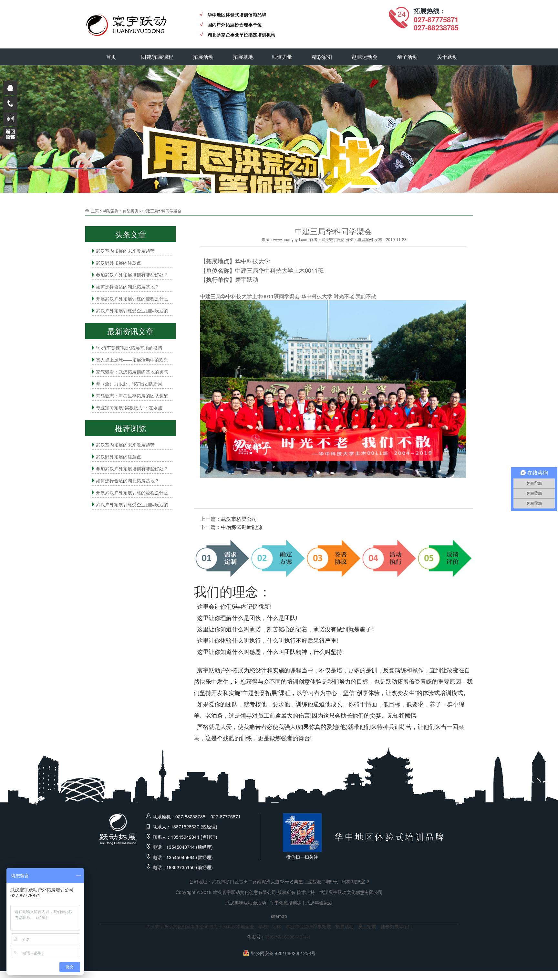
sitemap (279, 916)
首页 (111, 56)
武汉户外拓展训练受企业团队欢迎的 (132, 310)
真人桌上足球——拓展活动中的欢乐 (132, 359)
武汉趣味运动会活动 (245, 902)
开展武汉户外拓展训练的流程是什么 (132, 298)
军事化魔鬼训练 (286, 902)
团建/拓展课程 (157, 56)
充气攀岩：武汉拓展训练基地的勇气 (132, 371)
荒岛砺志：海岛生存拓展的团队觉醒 (132, 395)
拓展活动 (203, 56)
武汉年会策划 (319, 902)
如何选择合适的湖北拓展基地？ (127, 286)
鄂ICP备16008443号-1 (288, 936)
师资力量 (282, 56)
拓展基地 (243, 56)
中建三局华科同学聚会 (161, 210)
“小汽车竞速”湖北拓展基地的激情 (129, 347)
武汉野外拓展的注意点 (118, 262)
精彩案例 (322, 56)
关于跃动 (447, 56)
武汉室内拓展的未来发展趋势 (125, 250)
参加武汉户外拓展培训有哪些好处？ (132, 274)
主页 (95, 210)
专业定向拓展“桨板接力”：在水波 (129, 407)
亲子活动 (407, 56)
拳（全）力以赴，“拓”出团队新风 (129, 383)
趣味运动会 (364, 56)
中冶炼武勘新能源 (241, 527)
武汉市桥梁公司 (239, 518)
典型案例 (130, 210)
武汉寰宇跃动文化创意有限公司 (351, 892)
